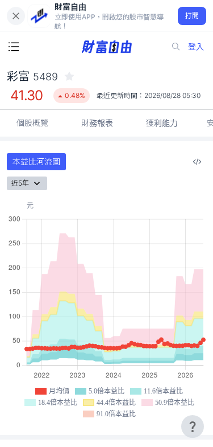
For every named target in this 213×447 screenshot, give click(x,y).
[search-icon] (176, 47)
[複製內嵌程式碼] (197, 162)
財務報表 (97, 123)
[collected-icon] (69, 76)
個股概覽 (32, 123)
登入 (196, 46)
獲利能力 (162, 123)
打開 (192, 15)
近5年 (20, 183)
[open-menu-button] (13, 47)
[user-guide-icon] (192, 426)
